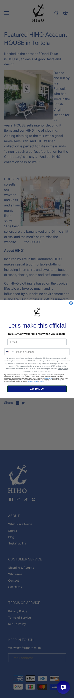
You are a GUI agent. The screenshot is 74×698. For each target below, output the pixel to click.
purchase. (48, 378)
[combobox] (10, 352)
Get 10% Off (37, 388)
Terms (42, 381)
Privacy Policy (63, 369)
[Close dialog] (71, 302)
